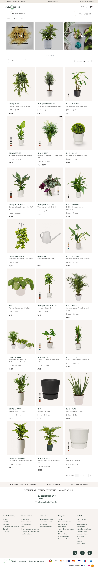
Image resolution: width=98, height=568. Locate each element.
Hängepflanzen (82, 524)
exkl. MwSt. (90, 14)
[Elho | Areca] (49, 133)
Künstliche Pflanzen (64, 539)
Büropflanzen (62, 524)
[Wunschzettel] (87, 7)
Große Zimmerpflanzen (66, 529)
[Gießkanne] (49, 236)
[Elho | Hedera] (21, 84)
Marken (15, 19)
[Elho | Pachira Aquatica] (49, 286)
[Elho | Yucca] (78, 337)
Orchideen (80, 536)
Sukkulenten (81, 527)
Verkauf (60, 519)
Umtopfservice (53, 1)
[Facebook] (82, 553)
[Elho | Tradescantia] (49, 185)
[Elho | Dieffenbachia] (21, 438)
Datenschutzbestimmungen (30, 529)
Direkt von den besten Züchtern (15, 1)
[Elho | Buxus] (78, 133)
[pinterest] (89, 553)
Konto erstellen (26, 522)
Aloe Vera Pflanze (82, 534)
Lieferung (6, 524)
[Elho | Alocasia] (78, 84)
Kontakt (5, 519)
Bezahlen (6, 522)
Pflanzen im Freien (64, 522)
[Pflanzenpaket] (21, 337)
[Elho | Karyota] (21, 389)
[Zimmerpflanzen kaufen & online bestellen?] (12, 7)
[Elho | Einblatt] (78, 185)
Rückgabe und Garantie (11, 527)
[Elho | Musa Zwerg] (21, 185)
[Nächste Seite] (90, 475)
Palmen (79, 522)
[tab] (12, 530)
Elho (21, 19)
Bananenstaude (82, 531)
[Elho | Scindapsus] (21, 236)
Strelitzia (79, 541)
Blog (22, 527)
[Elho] (49, 389)
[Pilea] (21, 286)
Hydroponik (62, 527)
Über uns (6, 531)
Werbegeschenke (46, 527)
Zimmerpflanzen (63, 536)
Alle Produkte (81, 519)
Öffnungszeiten (26, 524)
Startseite (9, 19)
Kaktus (79, 539)
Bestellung (6, 529)
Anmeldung (25, 519)
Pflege (60, 531)
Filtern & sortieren (17, 61)
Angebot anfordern (46, 519)
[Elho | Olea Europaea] (49, 84)
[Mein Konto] (82, 7)
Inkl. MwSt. (80, 14)
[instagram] (75, 553)
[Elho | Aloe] (78, 389)
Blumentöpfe (62, 534)
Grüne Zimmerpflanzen (84, 529)
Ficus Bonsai (81, 544)
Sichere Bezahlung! (88, 1)
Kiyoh (14, 561)
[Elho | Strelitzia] (21, 133)
